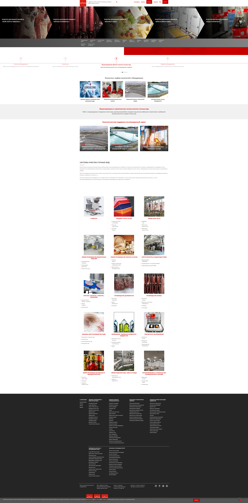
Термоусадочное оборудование (115, 437)
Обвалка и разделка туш (93, 413)
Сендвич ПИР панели (92, 41)
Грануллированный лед (87, 341)
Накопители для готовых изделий (135, 415)
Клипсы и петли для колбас (114, 450)
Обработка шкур (139, 41)
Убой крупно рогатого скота (94, 408)
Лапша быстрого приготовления (135, 406)
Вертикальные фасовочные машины (136, 418)
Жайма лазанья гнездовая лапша (135, 413)
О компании (137, 1)
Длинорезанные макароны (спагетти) (136, 410)
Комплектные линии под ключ (155, 403)
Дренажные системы (92, 422)
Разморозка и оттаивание (113, 403)
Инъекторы (114, 305)
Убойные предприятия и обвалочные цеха (93, 52)
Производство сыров (92, 455)
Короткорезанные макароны (134, 408)
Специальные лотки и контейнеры (115, 466)
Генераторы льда (112, 408)
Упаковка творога (92, 472)
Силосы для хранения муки (134, 403)
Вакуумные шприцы (112, 417)
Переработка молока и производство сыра (95, 449)
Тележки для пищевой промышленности (116, 442)
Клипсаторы (144, 307)
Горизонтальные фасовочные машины (136, 420)
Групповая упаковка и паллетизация (156, 417)
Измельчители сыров (92, 470)
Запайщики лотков (112, 432)
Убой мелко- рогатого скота (94, 410)
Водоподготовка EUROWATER (155, 405)
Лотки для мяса (112, 430)
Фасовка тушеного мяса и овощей (156, 429)
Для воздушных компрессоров (114, 457)
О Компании (83, 399)
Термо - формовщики (113, 434)
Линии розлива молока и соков (155, 425)
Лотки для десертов (112, 471)
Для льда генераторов (113, 454)
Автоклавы (84, 380)
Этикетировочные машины (155, 410)
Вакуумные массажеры (113, 422)
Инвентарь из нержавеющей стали (115, 441)
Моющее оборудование (113, 439)
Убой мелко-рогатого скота (117, 41)
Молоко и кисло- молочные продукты (96, 453)
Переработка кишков (161, 41)
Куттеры (110, 410)
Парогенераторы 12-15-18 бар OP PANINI (151, 263)
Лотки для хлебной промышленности (116, 467)
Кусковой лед (85, 339)
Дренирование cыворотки (93, 462)
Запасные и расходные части (117, 448)
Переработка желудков (153, 41)
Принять (196, 500)
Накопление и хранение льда (88, 337)
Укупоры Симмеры (153, 432)
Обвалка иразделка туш (132, 41)
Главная (81, 52)
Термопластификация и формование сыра (96, 457)
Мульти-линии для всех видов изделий (136, 405)
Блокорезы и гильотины (113, 405)
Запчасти (149, 1)
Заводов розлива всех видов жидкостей (158, 400)
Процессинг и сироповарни (155, 408)
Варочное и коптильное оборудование (116, 425)
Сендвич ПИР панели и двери (94, 451)
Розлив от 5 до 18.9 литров (155, 420)
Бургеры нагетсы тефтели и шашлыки (116, 415)
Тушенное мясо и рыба (113, 427)
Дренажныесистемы (83, 45)
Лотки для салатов (112, 469)
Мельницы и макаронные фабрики (136, 400)
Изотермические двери (84, 41)
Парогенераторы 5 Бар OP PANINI (149, 265)
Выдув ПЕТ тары (153, 406)
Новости (143, 1)
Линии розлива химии (154, 430)
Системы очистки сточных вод (91, 45)
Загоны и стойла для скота (101, 41)
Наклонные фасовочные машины (135, 417)
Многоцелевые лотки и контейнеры (115, 462)
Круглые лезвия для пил (113, 459)
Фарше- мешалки (112, 413)
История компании (83, 402)
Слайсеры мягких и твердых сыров (95, 469)
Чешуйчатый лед (85, 343)
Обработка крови (125, 41)
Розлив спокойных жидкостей (155, 422)
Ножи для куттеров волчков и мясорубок (116, 452)
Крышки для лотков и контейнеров (115, 464)
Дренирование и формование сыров (95, 458)
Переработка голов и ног (146, 41)
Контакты (156, 1)
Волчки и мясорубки (112, 406)
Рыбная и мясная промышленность (114, 400)
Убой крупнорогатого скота (109, 41)
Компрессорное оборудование (155, 418)
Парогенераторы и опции (154, 413)
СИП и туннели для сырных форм (95, 465)
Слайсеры (144, 305)
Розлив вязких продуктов (154, 427)
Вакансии (81, 407)
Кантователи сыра (92, 467)
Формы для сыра (92, 474)
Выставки (81, 403)
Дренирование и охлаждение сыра (95, 460)
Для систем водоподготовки (114, 455)
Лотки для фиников (112, 474)
